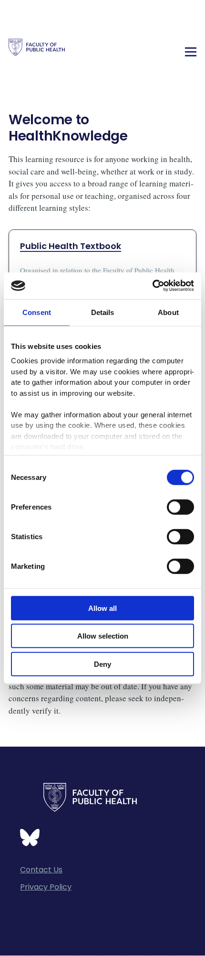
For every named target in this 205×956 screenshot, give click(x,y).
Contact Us (41, 869)
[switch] (180, 506)
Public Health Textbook (70, 246)
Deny (102, 664)
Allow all (102, 608)
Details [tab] (102, 312)
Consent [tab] (36, 312)
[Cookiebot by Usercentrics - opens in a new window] (152, 286)
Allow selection (102, 636)
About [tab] (168, 312)
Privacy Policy (46, 886)
